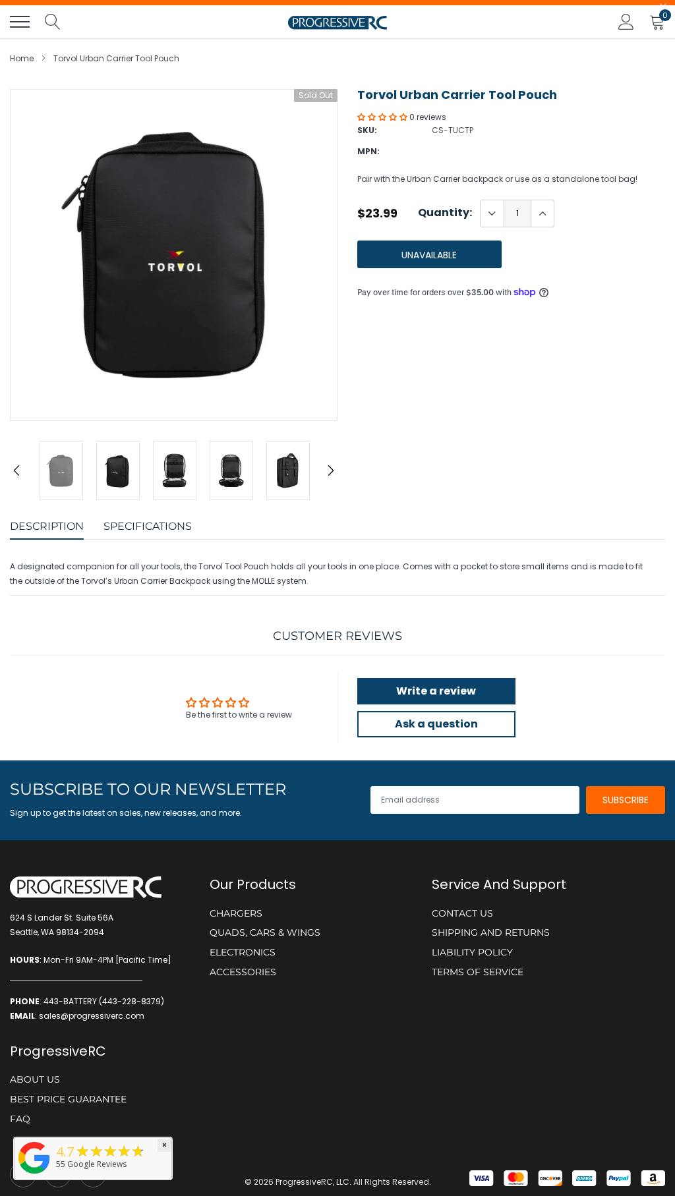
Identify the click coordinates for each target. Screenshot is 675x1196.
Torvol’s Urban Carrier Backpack (145, 580)
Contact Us (462, 913)
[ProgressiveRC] (34, 1174)
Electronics (243, 952)
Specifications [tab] (147, 526)
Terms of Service (477, 972)
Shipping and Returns (491, 932)
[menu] (20, 22)
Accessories (243, 972)
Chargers (236, 913)
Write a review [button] (436, 690)
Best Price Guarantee (68, 1099)
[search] (53, 21)
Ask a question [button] (436, 723)
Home (22, 58)
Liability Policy (472, 952)
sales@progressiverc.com (91, 1015)
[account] (626, 21)
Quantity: (445, 213)
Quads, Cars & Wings (265, 932)
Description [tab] (47, 526)
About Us (35, 1079)
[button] (383, 117)
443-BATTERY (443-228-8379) (104, 1001)
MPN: (368, 151)
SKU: (367, 130)
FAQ (20, 1119)
